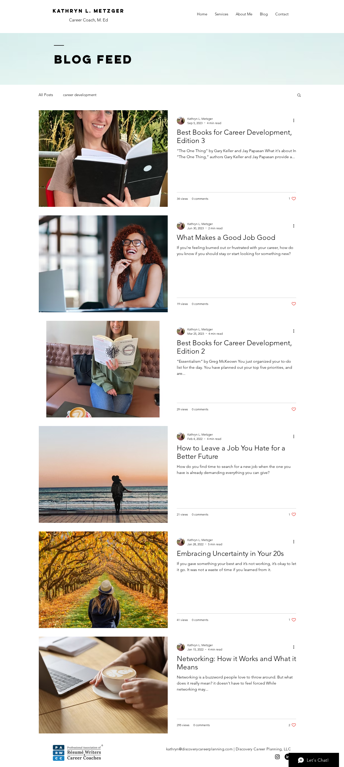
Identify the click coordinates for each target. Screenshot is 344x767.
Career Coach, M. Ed (88, 19)
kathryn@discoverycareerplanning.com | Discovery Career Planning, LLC (228, 749)
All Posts (46, 94)
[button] (299, 95)
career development (79, 94)
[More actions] (295, 121)
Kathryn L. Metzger (88, 11)
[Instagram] (277, 757)
